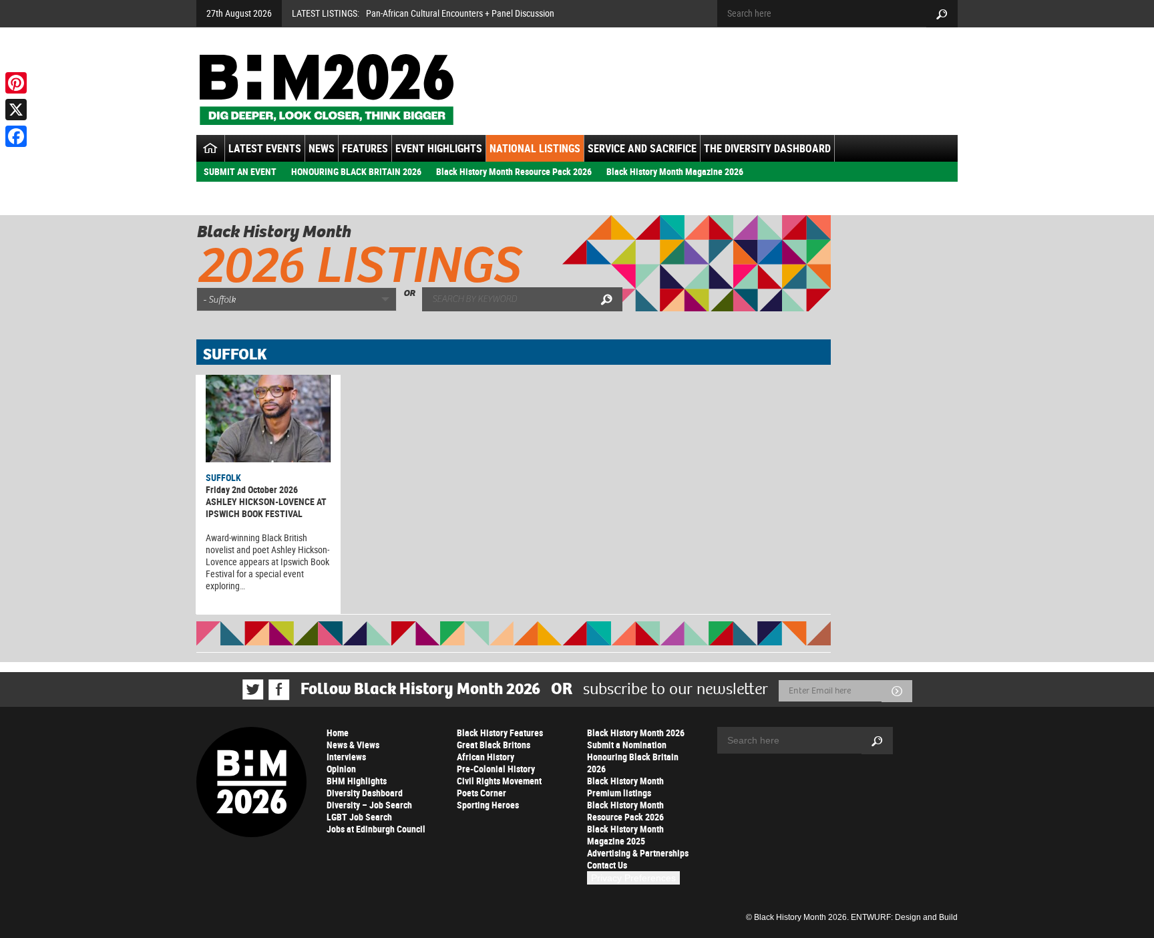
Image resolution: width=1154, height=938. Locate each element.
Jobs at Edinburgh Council (376, 828)
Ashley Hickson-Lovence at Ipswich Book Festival (266, 507)
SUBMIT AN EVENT (240, 171)
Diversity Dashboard (365, 792)
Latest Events (264, 148)
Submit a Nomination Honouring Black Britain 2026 (633, 756)
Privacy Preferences (633, 878)
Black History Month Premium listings (625, 786)
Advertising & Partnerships (638, 852)
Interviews (346, 756)
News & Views (353, 744)
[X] (16, 109)
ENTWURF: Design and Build (904, 917)
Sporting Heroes (488, 804)
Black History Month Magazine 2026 (674, 171)
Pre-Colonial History (496, 768)
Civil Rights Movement (499, 780)
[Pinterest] (16, 82)
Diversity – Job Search (369, 804)
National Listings (535, 148)
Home (338, 732)
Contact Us (607, 864)
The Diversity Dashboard (767, 148)
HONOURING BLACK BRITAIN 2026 (356, 171)
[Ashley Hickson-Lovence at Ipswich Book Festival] (268, 418)
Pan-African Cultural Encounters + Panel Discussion (460, 13)
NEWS (322, 148)
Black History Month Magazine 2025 (625, 834)
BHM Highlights (357, 780)
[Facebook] (16, 136)
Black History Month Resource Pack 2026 (514, 171)
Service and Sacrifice (642, 148)
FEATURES (365, 148)
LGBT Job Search (359, 816)
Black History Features (500, 732)
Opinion (341, 768)
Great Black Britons (493, 744)
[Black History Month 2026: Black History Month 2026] (326, 89)
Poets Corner (481, 792)
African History (485, 756)
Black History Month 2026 (636, 732)
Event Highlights (438, 148)
